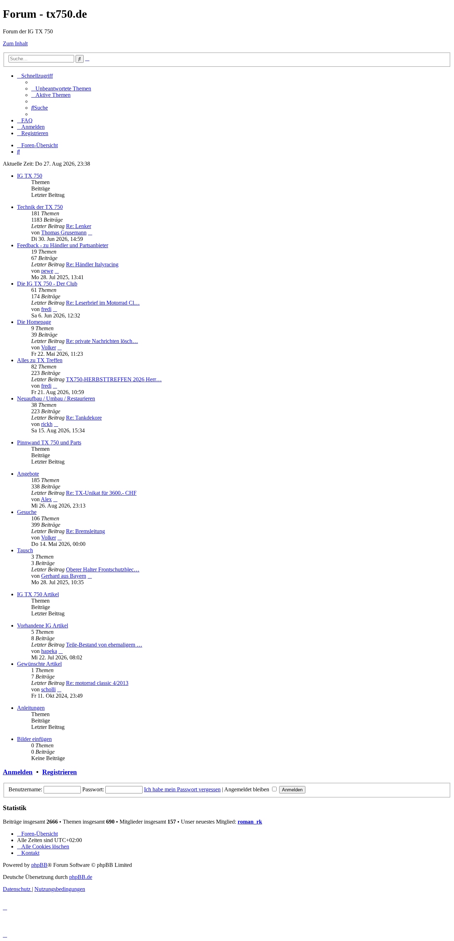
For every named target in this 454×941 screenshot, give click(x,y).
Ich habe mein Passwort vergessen (182, 789)
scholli (48, 689)
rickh (46, 424)
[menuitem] (61, 88)
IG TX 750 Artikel (38, 594)
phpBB (39, 865)
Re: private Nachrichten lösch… (102, 341)
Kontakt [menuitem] (30, 853)
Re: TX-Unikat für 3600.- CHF (101, 493)
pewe (47, 271)
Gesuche (27, 512)
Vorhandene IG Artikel (42, 625)
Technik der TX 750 (40, 207)
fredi (46, 309)
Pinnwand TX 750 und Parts (49, 442)
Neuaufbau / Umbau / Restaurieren (56, 398)
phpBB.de (80, 877)
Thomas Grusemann (64, 232)
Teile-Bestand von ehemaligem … (104, 645)
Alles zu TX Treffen (39, 360)
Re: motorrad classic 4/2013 (97, 683)
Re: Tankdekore (84, 418)
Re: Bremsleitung (85, 531)
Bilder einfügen (34, 739)
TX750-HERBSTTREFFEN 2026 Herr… (114, 379)
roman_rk (250, 822)
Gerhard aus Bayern (63, 576)
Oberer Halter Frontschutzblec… (102, 569)
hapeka (49, 651)
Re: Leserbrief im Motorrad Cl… (103, 303)
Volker (48, 347)
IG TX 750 (29, 176)
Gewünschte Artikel (39, 664)
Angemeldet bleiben (247, 789)
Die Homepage (34, 322)
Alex (46, 499)
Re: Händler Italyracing (92, 264)
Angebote (28, 474)
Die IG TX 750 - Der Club (47, 284)
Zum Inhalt (15, 43)
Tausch (25, 550)
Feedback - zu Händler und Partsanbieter (62, 245)
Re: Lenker (78, 226)
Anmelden (18, 772)
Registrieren (59, 772)
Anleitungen (31, 708)
